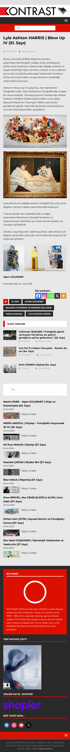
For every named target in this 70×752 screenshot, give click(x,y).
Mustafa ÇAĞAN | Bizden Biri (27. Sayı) (27, 462)
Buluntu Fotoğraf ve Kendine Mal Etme (29, 307)
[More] (63, 296)
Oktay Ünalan (28, 51)
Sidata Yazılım (45, 748)
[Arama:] (35, 27)
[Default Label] (21, 725)
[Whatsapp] (51, 296)
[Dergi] (35, 14)
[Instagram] (44, 296)
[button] (65, 20)
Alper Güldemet (34, 301)
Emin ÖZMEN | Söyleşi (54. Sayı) (37, 364)
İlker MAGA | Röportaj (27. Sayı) (22, 479)
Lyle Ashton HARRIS (39, 314)
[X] (57, 296)
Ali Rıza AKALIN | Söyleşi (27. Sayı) (24, 444)
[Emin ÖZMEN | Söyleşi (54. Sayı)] (9, 368)
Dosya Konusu (14, 314)
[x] (28, 725)
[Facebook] (38, 296)
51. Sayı (15, 301)
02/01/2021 (11, 51)
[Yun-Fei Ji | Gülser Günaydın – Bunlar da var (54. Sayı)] (9, 351)
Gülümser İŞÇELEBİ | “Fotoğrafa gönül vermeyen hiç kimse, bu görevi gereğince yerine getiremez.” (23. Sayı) (42, 334)
